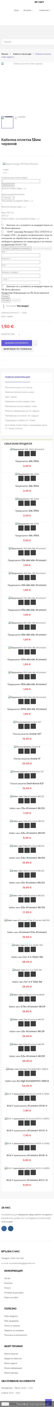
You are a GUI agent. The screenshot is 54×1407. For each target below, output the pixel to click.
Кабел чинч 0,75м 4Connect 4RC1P (27, 1006)
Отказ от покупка (12, 1325)
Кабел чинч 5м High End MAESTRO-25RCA (27, 1080)
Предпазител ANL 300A (27, 510)
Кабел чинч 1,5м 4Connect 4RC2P (27, 1031)
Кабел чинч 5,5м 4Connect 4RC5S (27, 857)
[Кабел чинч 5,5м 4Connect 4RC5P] (27, 1044)
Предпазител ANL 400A (27, 535)
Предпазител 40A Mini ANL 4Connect (27, 585)
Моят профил (13, 1346)
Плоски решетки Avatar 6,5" (27, 733)
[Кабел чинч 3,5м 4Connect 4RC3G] (27, 895)
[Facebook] (4, 1228)
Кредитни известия (13, 1358)
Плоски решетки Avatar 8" (27, 758)
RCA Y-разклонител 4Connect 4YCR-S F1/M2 (27, 1107)
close (5, 1404)
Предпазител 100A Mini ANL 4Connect (27, 659)
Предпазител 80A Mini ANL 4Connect (27, 634)
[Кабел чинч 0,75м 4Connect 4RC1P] (27, 994)
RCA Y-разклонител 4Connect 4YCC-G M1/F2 (27, 1182)
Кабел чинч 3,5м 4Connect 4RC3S (27, 833)
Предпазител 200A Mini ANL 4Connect (27, 709)
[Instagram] (10, 1228)
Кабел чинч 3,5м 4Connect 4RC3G (27, 907)
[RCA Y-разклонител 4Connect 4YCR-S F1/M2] (27, 1093)
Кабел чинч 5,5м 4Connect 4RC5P (27, 1056)
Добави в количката (21, 248)
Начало (4, 54)
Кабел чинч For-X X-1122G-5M (27, 957)
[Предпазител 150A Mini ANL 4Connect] (27, 672)
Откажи (6, 248)
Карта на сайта (11, 1297)
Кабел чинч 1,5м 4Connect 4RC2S (27, 808)
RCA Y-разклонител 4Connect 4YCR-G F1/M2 (27, 1157)
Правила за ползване (14, 1330)
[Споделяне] (10, 151)
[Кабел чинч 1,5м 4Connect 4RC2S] (27, 796)
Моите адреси (10, 1363)
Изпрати (16, 300)
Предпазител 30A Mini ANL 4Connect (27, 560)
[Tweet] (4, 151)
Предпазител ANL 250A (27, 485)
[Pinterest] (22, 151)
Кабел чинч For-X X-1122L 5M (27, 981)
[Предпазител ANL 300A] (27, 498)
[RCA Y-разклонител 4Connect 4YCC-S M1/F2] (27, 1118)
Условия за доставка (13, 1292)
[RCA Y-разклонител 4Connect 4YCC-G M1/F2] (27, 1168)
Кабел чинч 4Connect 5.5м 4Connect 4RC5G (27, 934)
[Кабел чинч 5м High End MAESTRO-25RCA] (27, 1069)
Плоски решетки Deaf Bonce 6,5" (27, 783)
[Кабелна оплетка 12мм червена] (7, 122)
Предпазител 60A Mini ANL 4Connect (27, 609)
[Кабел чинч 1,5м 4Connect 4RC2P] (27, 1019)
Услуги (7, 1287)
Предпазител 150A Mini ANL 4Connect (27, 684)
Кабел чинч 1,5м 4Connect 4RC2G (27, 882)
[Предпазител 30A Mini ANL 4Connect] (27, 548)
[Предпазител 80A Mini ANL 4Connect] (27, 622)
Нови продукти (11, 1316)
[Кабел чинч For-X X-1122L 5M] (27, 969)
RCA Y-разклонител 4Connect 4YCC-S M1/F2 (27, 1132)
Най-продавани (11, 1320)
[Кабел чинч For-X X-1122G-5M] (27, 945)
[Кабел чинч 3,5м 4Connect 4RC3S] (27, 821)
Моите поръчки (11, 1353)
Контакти (8, 1283)
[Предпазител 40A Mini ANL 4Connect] (27, 573)
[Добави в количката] (21, 453)
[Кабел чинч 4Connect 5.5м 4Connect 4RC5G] (27, 920)
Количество (8, 334)
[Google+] (16, 151)
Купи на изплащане (42, 248)
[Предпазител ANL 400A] (27, 523)
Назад (5, 296)
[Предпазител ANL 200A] (27, 449)
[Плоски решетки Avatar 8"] (27, 746)
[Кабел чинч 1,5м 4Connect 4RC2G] (27, 870)
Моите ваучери (11, 1372)
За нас (7, 1278)
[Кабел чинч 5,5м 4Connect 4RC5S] (27, 845)
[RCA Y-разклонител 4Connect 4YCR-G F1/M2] (27, 1143)
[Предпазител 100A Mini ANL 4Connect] (27, 647)
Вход (16, 10)
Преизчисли (8, 185)
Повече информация (17, 377)
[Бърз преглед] (33, 453)
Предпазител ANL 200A (27, 461)
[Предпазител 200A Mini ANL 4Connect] (27, 697)
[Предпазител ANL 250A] (27, 474)
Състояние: (11, 306)
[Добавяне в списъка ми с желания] (35, 343)
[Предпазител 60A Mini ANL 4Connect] (27, 598)
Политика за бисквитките (15, 1335)
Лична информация (13, 1368)
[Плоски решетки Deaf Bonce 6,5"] (27, 771)
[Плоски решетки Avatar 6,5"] (27, 722)
